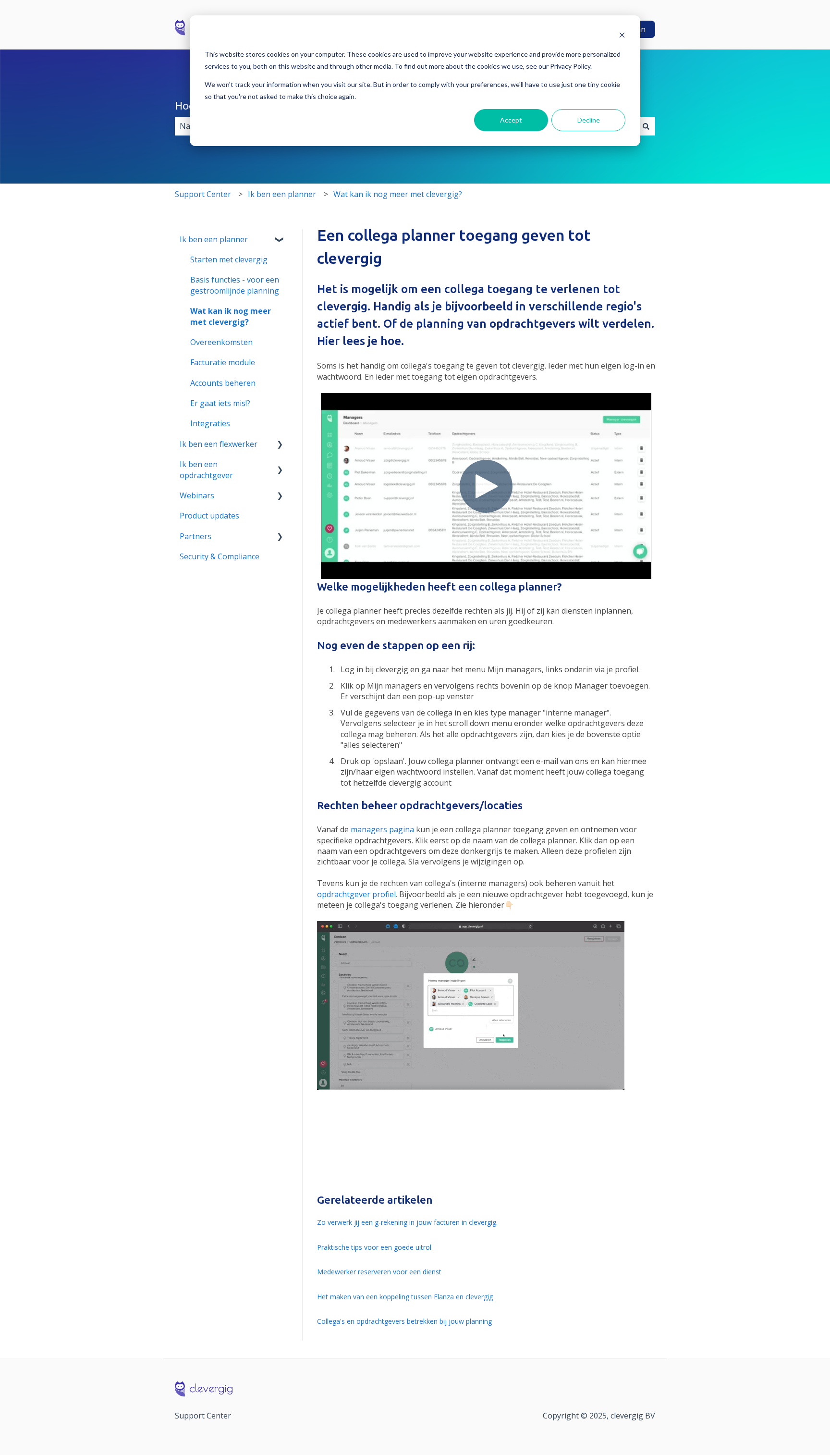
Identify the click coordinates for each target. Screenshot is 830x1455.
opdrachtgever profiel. (357, 894)
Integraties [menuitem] (210, 423)
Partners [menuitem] (195, 536)
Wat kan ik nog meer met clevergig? (397, 194)
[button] (280, 240)
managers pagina (382, 829)
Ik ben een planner (282, 194)
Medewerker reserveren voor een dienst (379, 1271)
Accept (511, 120)
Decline (588, 120)
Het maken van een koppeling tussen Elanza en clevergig (405, 1296)
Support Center (203, 194)
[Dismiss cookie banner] (622, 36)
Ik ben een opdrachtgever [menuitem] (206, 469)
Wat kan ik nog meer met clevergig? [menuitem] (230, 316)
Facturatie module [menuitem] (222, 362)
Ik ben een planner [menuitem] (214, 239)
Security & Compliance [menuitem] (219, 556)
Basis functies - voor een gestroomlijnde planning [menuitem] (234, 285)
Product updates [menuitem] (209, 515)
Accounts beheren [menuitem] (223, 383)
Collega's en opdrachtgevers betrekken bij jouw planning (404, 1321)
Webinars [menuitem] (197, 495)
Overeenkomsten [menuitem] (221, 342)
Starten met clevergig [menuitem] (229, 259)
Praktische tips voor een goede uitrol (374, 1247)
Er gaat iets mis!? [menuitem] (220, 403)
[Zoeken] (646, 126)
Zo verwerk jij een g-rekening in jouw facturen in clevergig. (407, 1222)
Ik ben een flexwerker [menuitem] (218, 444)
